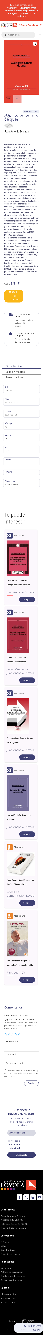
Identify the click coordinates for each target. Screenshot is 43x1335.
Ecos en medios (15, 371)
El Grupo (23, 25)
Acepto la (14, 1144)
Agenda (31, 25)
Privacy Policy (33, 1329)
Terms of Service (32, 1330)
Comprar (27, 599)
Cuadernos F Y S (31, 112)
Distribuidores (7, 1250)
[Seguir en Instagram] (33, 1197)
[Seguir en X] (26, 1197)
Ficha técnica (14, 366)
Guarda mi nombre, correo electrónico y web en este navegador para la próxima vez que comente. (21, 1073)
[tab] (21, 366)
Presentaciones (15, 377)
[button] (35, 44)
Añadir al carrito (15, 296)
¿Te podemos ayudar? (34, 1327)
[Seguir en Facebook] (19, 1197)
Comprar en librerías (22, 339)
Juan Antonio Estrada (16, 131)
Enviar (31, 1083)
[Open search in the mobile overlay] (18, 34)
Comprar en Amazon (23, 342)
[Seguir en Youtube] (40, 1197)
